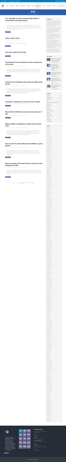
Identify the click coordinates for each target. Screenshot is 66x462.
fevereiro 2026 (49, 138)
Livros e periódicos (8, 22)
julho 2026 (48, 129)
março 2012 (49, 420)
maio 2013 (48, 396)
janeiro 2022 (49, 221)
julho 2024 (48, 170)
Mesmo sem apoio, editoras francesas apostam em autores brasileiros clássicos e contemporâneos (53, 50)
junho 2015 (49, 354)
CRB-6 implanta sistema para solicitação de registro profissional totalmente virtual (52, 31)
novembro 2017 (49, 304)
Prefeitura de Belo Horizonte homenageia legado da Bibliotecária (56, 86)
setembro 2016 (49, 328)
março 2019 (49, 277)
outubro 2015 (49, 347)
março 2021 (49, 238)
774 (20, 182)
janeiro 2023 (49, 201)
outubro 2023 (49, 185)
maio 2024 (48, 173)
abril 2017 (48, 316)
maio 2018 (48, 294)
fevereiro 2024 (49, 179)
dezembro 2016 (49, 323)
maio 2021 (48, 235)
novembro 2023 (49, 184)
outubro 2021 (49, 226)
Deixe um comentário (27, 22)
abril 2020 (48, 255)
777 (27, 182)
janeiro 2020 (49, 260)
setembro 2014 (49, 369)
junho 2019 (49, 272)
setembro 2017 (49, 308)
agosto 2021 (49, 230)
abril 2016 (48, 337)
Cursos (6, 53)
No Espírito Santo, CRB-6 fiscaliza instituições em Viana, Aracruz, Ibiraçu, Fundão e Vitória (53, 25)
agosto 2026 (49, 127)
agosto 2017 (49, 310)
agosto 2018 (49, 289)
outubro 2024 (49, 165)
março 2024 (49, 177)
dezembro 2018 (49, 282)
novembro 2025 (49, 143)
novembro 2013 (49, 386)
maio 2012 (48, 417)
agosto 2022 (49, 209)
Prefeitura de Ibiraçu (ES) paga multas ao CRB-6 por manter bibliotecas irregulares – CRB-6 (54, 22)
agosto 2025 (49, 148)
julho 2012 (48, 413)
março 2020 (49, 257)
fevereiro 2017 (49, 320)
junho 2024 (49, 172)
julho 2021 (48, 231)
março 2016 (49, 339)
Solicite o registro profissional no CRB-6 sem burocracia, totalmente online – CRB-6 (54, 29)
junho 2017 (49, 313)
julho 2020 (48, 250)
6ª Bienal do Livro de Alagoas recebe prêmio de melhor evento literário (24, 83)
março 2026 (49, 136)
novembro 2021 (49, 224)
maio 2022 (48, 214)
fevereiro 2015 (49, 361)
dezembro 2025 (49, 141)
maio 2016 (48, 335)
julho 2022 (48, 211)
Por (13, 22)
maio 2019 (48, 274)
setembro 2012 (49, 410)
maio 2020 (48, 253)
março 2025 (49, 156)
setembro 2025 (49, 146)
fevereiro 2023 (49, 199)
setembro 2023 (49, 187)
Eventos (6, 115)
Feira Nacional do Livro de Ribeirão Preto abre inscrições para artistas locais (23, 63)
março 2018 (49, 298)
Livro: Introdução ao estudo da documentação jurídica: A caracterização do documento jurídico (22, 19)
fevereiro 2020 (49, 259)
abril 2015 (48, 357)
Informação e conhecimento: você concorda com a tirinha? (22, 102)
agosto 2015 (49, 350)
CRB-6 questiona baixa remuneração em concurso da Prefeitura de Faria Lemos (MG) (56, 80)
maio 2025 (48, 153)
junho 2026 (49, 131)
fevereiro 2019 (49, 279)
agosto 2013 (49, 391)
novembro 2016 (49, 325)
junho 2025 (49, 151)
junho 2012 (49, 415)
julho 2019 (48, 270)
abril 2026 (48, 134)
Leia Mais (7, 75)
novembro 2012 (49, 407)
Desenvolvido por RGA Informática (33, 459)
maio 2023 (48, 194)
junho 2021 (49, 233)
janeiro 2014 (49, 383)
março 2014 (49, 379)
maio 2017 (48, 315)
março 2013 (49, 400)
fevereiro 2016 (49, 340)
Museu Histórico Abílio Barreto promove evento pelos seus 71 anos (23, 113)
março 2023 (49, 197)
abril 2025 (48, 155)
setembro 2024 (49, 167)
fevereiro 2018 (49, 299)
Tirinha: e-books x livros (12, 38)
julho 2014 (48, 373)
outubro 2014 (49, 367)
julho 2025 (48, 150)
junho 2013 (49, 395)
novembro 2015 (49, 345)
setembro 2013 (49, 390)
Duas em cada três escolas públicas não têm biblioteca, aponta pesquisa (24, 145)
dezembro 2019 (49, 262)
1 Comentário (23, 39)
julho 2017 (48, 311)
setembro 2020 (49, 248)
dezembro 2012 (49, 405)
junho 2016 (49, 333)
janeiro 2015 (49, 362)
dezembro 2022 (49, 202)
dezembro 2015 (49, 344)
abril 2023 (48, 196)
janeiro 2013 (49, 403)
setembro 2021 (49, 228)
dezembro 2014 (49, 364)
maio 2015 (48, 356)
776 (25, 182)
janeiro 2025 (49, 160)
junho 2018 (49, 293)
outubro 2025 (49, 144)
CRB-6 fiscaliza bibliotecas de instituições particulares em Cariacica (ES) (56, 74)
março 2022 (49, 218)
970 (32, 182)
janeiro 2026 (49, 139)
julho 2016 (48, 332)
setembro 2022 (49, 207)
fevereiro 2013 (49, 402)
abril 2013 (48, 398)
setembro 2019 (49, 267)
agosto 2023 (49, 189)
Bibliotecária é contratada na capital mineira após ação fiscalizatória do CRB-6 (56, 60)
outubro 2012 (49, 408)
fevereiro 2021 (49, 240)
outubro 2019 (49, 265)
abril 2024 (48, 175)
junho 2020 (49, 252)
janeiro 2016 (49, 342)
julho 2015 (48, 352)
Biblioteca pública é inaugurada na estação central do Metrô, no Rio (23, 125)
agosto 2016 (49, 330)
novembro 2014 (49, 366)
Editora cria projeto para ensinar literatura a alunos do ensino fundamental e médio (23, 164)
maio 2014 (48, 376)
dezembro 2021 (49, 223)
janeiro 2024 (49, 180)
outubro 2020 (49, 247)
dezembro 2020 (49, 243)
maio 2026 (48, 133)
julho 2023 (48, 190)
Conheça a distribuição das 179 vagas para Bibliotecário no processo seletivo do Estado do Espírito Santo (54, 46)
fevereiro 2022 (49, 219)
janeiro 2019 (49, 281)
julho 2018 (48, 291)
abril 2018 (48, 296)
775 (22, 182)
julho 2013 (48, 393)
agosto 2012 (49, 412)
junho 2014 (49, 374)
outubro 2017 (49, 306)
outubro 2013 (49, 388)
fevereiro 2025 (49, 158)
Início (30, 13)
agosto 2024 (49, 168)
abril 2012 (48, 419)
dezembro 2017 (49, 303)
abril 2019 (48, 276)
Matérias (6, 39)
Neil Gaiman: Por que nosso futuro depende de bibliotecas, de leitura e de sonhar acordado (54, 37)
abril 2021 (48, 236)
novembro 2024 (49, 163)
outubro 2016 (49, 327)
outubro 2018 (49, 286)
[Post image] (48, 59)
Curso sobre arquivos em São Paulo (15, 52)
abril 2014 (48, 378)
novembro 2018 (49, 284)
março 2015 (49, 359)
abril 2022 (48, 216)
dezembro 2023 (49, 182)
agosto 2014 (49, 371)
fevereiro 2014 (49, 381)
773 (18, 182)
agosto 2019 (49, 269)
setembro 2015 (49, 349)
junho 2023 (49, 192)
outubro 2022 (49, 206)
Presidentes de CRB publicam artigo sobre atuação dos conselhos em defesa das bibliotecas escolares (55, 67)
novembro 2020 (49, 245)
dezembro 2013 (49, 384)
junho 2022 (49, 213)
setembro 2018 (49, 287)
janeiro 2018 (49, 301)
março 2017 (49, 318)
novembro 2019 (49, 264)
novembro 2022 (49, 204)
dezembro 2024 (49, 161)
